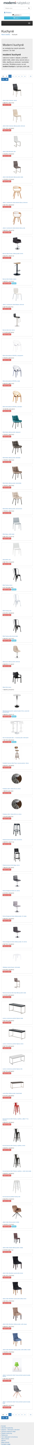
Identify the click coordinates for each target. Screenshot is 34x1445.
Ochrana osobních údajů (8, 1431)
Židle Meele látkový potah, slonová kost (12, 508)
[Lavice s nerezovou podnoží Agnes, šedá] (17, 1008)
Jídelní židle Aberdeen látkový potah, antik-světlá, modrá (16, 1349)
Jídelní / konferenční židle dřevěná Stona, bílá (14, 228)
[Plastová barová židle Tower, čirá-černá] (17, 829)
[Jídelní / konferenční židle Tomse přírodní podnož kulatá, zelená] (17, 1365)
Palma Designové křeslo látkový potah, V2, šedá (14, 916)
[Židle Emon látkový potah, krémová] (17, 651)
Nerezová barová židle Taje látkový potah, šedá (14, 992)
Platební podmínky (6, 1433)
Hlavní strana (5, 1439)
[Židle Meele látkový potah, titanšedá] (17, 447)
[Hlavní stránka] (17, 3)
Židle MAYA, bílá (7, 559)
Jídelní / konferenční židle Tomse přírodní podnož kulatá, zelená (16, 1375)
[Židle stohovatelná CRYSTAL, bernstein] (17, 396)
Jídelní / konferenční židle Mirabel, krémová (13, 304)
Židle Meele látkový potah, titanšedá (11, 457)
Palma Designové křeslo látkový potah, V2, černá (15, 941)
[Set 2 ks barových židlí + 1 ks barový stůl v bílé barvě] (17, 727)
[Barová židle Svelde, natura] (17, 269)
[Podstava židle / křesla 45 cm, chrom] (17, 778)
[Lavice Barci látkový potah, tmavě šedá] (17, 1084)
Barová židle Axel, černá (9, 330)
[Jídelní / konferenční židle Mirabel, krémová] (17, 294)
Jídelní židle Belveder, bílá (9, 151)
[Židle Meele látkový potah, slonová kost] (17, 498)
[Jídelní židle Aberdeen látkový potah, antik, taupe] (17, 1314)
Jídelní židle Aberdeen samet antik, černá (13, 1273)
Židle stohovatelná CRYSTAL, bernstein (12, 406)
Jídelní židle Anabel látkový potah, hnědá (13, 1247)
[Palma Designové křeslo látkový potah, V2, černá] (17, 931)
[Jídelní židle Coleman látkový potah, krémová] (17, 116)
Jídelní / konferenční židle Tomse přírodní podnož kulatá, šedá (16, 1402)
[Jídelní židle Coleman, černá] (17, 90)
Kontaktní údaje (5, 1444)
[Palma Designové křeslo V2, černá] (17, 880)
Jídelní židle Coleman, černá (10, 100)
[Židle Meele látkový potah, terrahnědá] (17, 473)
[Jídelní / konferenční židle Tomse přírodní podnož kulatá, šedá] (17, 1392)
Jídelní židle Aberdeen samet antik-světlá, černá (14, 1298)
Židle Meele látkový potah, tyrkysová (11, 432)
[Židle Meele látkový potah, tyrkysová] (17, 422)
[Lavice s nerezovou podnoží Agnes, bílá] (17, 1059)
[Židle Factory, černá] (17, 575)
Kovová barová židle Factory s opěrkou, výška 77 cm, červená (16, 1119)
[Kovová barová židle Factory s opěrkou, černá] (17, 1135)
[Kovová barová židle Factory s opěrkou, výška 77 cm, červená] (17, 1109)
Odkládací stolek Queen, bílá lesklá (11, 967)
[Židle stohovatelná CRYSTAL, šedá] (17, 371)
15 (30, 76)
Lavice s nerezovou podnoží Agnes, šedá (13, 1018)
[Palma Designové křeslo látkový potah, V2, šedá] (17, 906)
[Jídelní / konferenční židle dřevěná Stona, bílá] (17, 218)
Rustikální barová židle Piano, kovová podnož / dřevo (16, 763)
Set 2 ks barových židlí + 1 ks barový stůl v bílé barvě (15, 737)
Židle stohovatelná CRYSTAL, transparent (13, 355)
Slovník (3, 1440)
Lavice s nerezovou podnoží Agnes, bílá (12, 1069)
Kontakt (3, 1426)
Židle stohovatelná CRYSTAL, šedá (11, 381)
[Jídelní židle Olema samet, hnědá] (17, 1212)
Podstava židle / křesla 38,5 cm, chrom (12, 814)
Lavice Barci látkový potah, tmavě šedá (12, 1093)
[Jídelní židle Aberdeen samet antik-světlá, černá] (17, 1288)
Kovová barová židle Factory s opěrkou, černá (14, 1145)
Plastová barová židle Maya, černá (11, 865)
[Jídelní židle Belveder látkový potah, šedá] (17, 167)
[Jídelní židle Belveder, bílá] (17, 141)
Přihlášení (8, 12)
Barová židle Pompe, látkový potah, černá (13, 253)
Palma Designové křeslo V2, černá (11, 890)
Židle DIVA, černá (7, 687)
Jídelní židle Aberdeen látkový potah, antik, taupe (15, 1324)
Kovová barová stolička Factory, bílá (11, 1196)
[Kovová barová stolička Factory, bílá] (17, 1186)
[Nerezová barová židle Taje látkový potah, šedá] (17, 982)
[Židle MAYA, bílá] (17, 549)
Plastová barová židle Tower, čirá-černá (12, 839)
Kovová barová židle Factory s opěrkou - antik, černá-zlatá (17, 1171)
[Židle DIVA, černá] (17, 677)
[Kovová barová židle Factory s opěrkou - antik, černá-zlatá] (17, 1161)
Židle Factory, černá (7, 585)
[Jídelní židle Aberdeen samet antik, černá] (17, 1263)
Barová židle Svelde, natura (9, 279)
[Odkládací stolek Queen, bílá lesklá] (17, 957)
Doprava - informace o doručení (10, 1429)
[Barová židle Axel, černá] (17, 320)
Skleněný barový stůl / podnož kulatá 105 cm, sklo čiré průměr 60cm (16, 711)
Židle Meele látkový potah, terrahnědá (12, 483)
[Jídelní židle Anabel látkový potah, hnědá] (17, 1237)
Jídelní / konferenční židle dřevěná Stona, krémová (15, 202)
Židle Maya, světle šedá (8, 534)
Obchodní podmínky (7, 1428)
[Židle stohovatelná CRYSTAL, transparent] (17, 345)
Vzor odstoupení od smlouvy (9, 1437)
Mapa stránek (5, 1442)
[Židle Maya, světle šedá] (17, 524)
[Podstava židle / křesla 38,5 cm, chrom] (17, 804)
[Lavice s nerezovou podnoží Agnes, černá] (17, 1033)
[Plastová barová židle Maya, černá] (17, 855)
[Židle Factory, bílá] (17, 600)
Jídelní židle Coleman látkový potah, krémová (14, 126)
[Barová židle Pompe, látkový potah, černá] (17, 243)
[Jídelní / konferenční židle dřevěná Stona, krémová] (17, 192)
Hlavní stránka (5, 34)
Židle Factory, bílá (7, 610)
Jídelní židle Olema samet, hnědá (11, 1222)
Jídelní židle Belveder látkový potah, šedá (13, 177)
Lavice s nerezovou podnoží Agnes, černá (13, 1043)
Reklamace (4, 1435)
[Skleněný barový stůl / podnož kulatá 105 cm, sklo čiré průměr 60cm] (17, 701)
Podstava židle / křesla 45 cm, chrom (12, 788)
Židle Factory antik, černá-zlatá (10, 636)
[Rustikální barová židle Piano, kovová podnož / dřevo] (17, 753)
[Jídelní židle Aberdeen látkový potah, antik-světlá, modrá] (17, 1339)
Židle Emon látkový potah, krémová (11, 661)
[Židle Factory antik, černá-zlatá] (17, 626)
